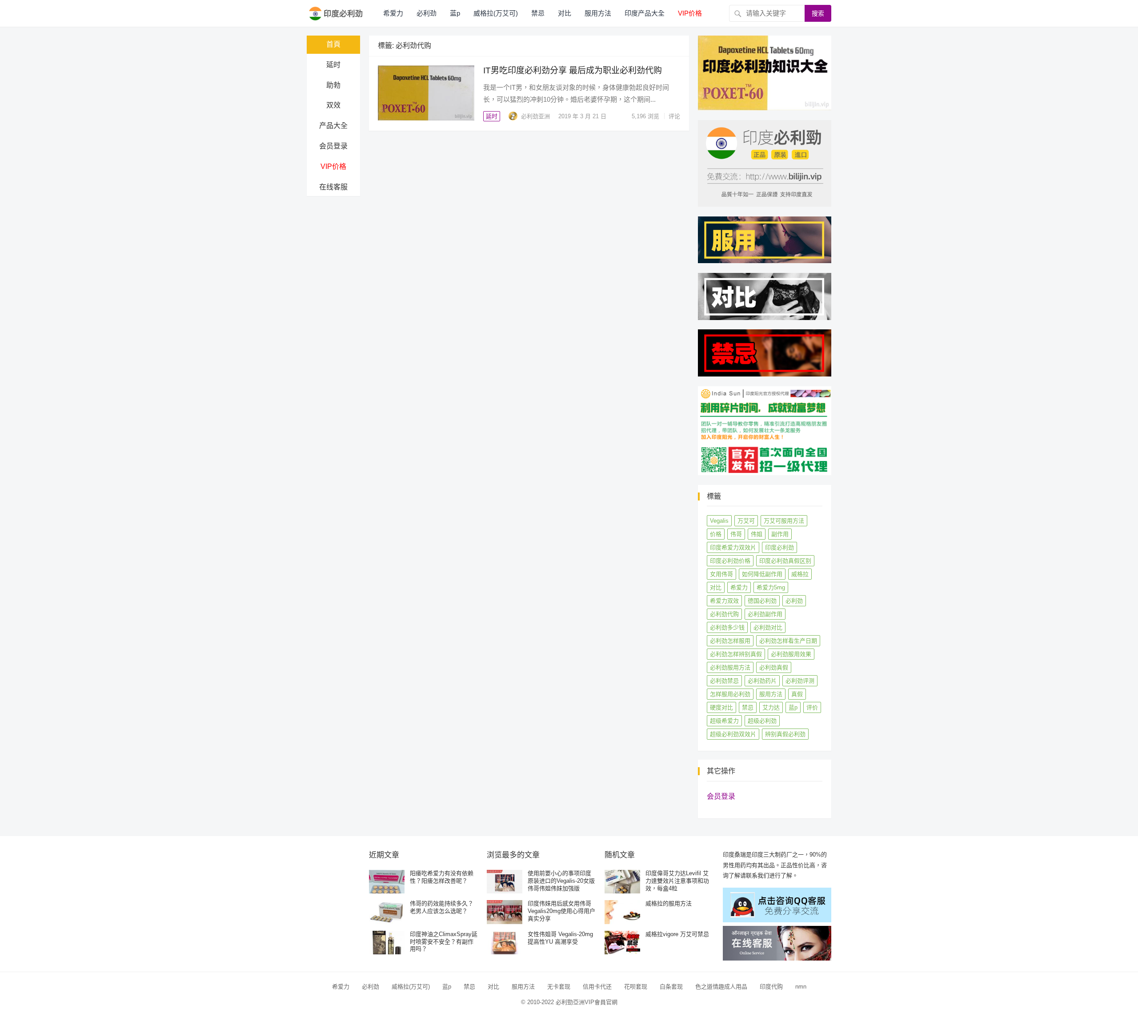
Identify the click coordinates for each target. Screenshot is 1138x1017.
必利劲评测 (799, 680)
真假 (797, 694)
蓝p (455, 13)
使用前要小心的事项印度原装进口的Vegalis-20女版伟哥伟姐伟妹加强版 (561, 881)
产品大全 (333, 125)
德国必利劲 (762, 600)
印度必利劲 (779, 547)
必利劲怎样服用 (730, 640)
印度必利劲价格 (730, 560)
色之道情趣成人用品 (721, 986)
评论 (674, 116)
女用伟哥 (721, 574)
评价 (812, 707)
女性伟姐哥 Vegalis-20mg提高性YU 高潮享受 (560, 938)
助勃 (333, 85)
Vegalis (719, 520)
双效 (333, 105)
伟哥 (736, 534)
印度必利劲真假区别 (785, 560)
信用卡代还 (597, 986)
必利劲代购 (724, 614)
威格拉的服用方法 (668, 903)
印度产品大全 (645, 13)
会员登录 (333, 146)
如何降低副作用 (762, 574)
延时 (333, 64)
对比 (564, 13)
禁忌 (538, 13)
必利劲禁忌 (724, 680)
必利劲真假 (773, 667)
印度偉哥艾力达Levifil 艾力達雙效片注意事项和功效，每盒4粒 (677, 881)
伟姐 (756, 534)
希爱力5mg (771, 587)
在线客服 (333, 187)
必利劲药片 (762, 680)
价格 (715, 534)
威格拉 (800, 574)
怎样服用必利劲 (730, 694)
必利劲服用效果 (791, 654)
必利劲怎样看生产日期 (788, 640)
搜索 (818, 13)
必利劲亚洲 (535, 116)
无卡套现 (558, 986)
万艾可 (746, 520)
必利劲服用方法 (730, 667)
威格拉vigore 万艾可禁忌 (677, 934)
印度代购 (771, 986)
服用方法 (598, 13)
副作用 (780, 534)
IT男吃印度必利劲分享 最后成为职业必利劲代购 (572, 70)
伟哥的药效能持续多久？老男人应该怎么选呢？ (441, 907)
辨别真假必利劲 (785, 734)
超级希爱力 (724, 720)
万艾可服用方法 (784, 520)
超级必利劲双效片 (733, 734)
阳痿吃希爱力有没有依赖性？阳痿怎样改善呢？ (441, 877)
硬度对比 (721, 707)
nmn (800, 986)
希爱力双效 (724, 600)
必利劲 (427, 13)
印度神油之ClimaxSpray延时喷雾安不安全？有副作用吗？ (443, 942)
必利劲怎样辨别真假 (736, 654)
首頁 (333, 44)
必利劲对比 (767, 627)
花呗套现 (635, 986)
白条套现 (671, 986)
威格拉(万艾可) (495, 13)
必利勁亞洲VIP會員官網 (586, 1002)
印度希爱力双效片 (733, 547)
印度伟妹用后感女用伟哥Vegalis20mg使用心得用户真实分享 (561, 911)
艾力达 (771, 707)
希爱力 (393, 13)
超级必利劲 (762, 720)
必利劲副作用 (765, 614)
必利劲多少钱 (727, 627)
